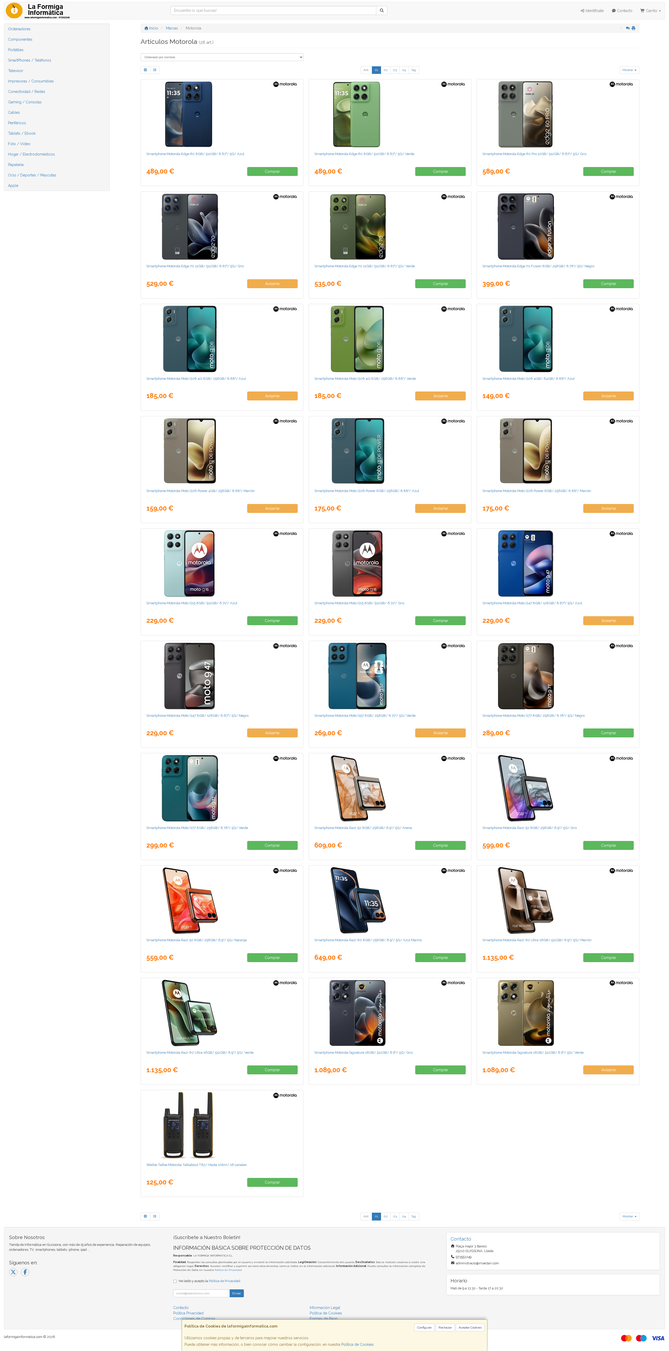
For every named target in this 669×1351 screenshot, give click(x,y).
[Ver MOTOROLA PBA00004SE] (221, 451)
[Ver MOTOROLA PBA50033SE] (389, 226)
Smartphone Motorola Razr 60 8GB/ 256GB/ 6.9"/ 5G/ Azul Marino (368, 940)
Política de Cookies (357, 1344)
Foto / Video (19, 144)
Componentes (20, 39)
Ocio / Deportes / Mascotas (32, 175)
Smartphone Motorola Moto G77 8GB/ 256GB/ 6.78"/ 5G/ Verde (197, 828)
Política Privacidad (188, 1313)
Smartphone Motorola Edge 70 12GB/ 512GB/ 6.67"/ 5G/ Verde (364, 266)
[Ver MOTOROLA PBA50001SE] (221, 226)
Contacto (624, 11)
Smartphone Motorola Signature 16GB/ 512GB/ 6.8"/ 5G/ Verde (533, 1052)
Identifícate (594, 11)
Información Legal (325, 1308)
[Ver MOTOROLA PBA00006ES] (389, 451)
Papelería (16, 165)
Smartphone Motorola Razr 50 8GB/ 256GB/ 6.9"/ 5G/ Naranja (196, 940)
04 (404, 70)
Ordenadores (19, 29)
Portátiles (16, 50)
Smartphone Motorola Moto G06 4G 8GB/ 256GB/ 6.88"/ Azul (196, 378)
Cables (14, 112)
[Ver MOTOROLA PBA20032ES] (389, 339)
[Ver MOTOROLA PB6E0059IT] (221, 563)
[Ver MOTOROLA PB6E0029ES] (389, 563)
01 (376, 70)
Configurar (424, 1327)
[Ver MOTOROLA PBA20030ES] (221, 339)
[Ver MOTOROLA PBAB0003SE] (557, 1013)
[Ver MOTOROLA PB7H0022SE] (221, 114)
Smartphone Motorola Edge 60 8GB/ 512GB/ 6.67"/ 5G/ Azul (195, 154)
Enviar (236, 1293)
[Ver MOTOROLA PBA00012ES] (557, 451)
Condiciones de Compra (194, 1319)
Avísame (272, 284)
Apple (13, 185)
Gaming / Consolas (25, 102)
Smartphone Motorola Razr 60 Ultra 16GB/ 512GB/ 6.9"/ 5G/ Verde (199, 1052)
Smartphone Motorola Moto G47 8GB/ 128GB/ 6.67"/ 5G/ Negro (197, 715)
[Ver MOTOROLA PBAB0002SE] (389, 1013)
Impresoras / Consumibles (31, 81)
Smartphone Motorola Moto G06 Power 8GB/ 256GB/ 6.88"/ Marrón (536, 491)
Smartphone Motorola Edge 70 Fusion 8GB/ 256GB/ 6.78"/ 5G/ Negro (538, 266)
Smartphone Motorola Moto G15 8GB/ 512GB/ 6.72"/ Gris (359, 603)
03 (395, 70)
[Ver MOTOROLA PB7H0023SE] (389, 114)
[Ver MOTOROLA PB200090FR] (389, 788)
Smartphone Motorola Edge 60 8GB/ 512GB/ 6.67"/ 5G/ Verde (364, 154)
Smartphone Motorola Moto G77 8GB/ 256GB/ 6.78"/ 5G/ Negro (533, 715)
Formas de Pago (324, 1319)
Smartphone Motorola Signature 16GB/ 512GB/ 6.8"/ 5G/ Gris (363, 1052)
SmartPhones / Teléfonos (29, 60)
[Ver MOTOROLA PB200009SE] (557, 788)
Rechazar (445, 1327)
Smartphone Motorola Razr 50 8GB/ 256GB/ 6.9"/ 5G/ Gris (529, 828)
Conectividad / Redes (26, 92)
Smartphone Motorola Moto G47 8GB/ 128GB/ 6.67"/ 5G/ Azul (532, 603)
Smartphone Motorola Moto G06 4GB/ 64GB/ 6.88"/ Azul (528, 378)
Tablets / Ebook (22, 133)
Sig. (414, 70)
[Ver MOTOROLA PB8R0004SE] (557, 900)
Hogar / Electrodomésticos (31, 154)
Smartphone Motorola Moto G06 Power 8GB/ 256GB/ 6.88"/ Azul (366, 491)
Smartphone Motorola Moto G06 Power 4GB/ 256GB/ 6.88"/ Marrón (200, 491)
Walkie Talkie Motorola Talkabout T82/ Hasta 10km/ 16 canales (196, 1165)
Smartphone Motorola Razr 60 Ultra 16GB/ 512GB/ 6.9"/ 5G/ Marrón (537, 940)
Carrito (651, 11)
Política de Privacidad (228, 1270)
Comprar (272, 171)
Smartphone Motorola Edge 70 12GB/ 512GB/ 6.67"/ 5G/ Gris (195, 266)
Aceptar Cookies (470, 1327)
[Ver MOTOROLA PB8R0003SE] (221, 1013)
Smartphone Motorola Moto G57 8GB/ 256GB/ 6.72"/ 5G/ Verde (365, 715)
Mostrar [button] (628, 70)
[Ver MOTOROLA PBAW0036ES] (557, 676)
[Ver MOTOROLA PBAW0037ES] (221, 788)
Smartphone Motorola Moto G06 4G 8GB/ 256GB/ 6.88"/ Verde (365, 378)
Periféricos (17, 123)
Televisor (15, 71)
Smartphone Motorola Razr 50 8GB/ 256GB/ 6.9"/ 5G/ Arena (363, 828)
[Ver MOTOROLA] (557, 226)
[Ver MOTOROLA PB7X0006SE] (557, 114)
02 (386, 70)
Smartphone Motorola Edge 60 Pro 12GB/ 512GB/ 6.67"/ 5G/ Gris (534, 154)
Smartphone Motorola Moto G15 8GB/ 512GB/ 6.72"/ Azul (191, 603)
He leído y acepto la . (210, 1281)
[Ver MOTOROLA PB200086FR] (221, 900)
